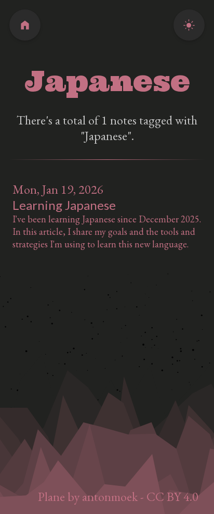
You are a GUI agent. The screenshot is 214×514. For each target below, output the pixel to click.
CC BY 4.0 (172, 496)
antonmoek (110, 496)
